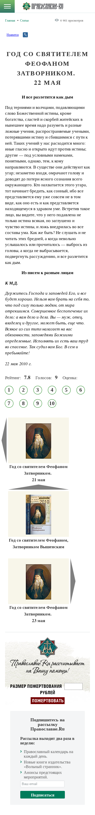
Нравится (13, 34)
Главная (10, 20)
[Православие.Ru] (42, 6)
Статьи (24, 20)
